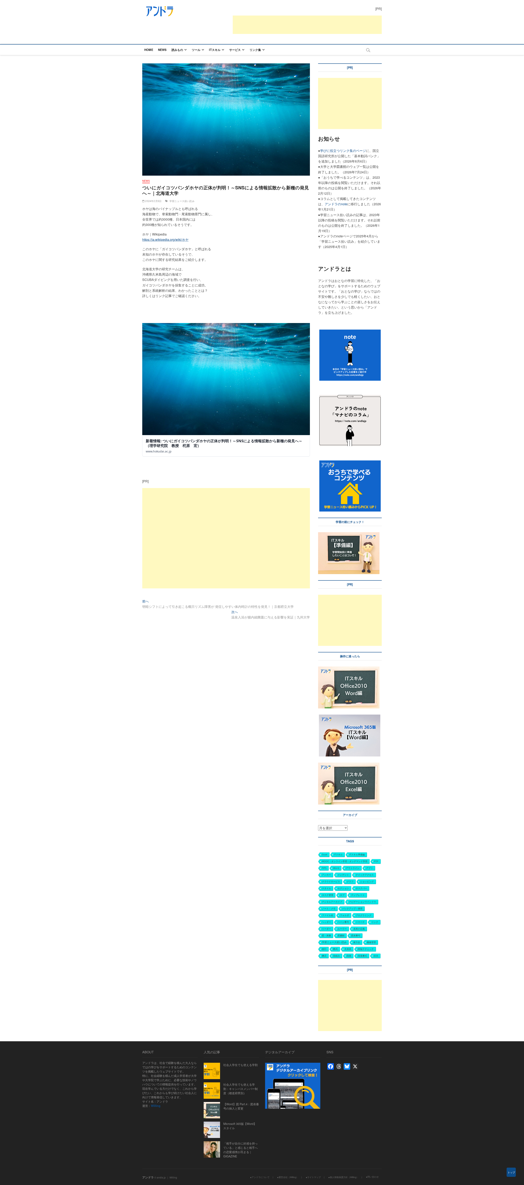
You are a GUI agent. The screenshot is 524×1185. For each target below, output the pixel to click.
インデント (343, 874)
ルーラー (342, 928)
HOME (148, 50)
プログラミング (364, 915)
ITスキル (214, 50)
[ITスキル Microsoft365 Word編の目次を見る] (318, 717)
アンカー (326, 874)
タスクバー (361, 888)
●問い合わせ (372, 1176)
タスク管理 (327, 895)
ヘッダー (326, 922)
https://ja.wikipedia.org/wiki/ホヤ (165, 239)
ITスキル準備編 (357, 854)
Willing (155, 1106)
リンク (375, 922)
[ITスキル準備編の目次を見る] (348, 534)
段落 (349, 955)
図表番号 (355, 935)
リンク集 (255, 50)
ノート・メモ (328, 908)
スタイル (326, 888)
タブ (342, 895)
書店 (324, 955)
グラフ (350, 881)
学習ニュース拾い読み (181, 201)
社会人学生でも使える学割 (240, 1065)
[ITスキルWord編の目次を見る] (348, 669)
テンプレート (358, 895)
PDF (376, 861)
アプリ (369, 868)
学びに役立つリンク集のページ (343, 150)
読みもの (177, 50)
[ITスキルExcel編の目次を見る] (348, 765)
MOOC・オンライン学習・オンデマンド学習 (344, 861)
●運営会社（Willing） (287, 1177)
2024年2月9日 (153, 201)
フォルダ (344, 915)
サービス (235, 50)
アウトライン (352, 868)
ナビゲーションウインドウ (362, 901)
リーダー (326, 928)
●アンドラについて (260, 1177)
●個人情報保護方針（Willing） (343, 1177)
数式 (335, 948)
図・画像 (326, 935)
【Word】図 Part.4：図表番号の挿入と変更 (241, 1106)
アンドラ (148, 1177)
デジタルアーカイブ (332, 901)
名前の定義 (359, 928)
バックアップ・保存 (352, 908)
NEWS (162, 50)
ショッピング (367, 881)
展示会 (356, 942)
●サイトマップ (313, 1177)
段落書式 (362, 955)
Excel (324, 854)
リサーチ (360, 922)
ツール (196, 50)
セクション (343, 888)
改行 (324, 948)
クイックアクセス (365, 874)
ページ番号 (343, 922)
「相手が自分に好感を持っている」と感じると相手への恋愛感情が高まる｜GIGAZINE (240, 1149)
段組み (336, 955)
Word (336, 868)
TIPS (324, 868)
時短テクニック (366, 948)
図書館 (341, 935)
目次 (376, 955)
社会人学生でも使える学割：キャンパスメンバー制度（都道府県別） (240, 1088)
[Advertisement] (307, 25)
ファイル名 (327, 915)
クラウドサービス (331, 881)
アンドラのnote (336, 204)
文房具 (347, 948)
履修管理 (371, 942)
